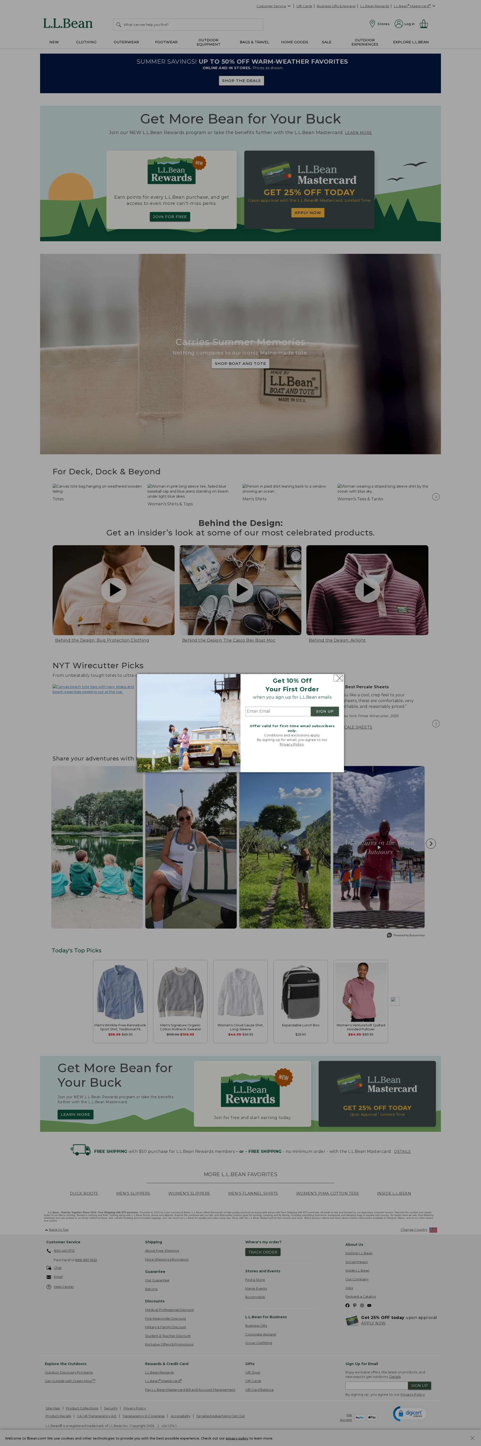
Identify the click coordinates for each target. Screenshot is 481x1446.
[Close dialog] (338, 678)
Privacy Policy (292, 744)
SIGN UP (325, 711)
